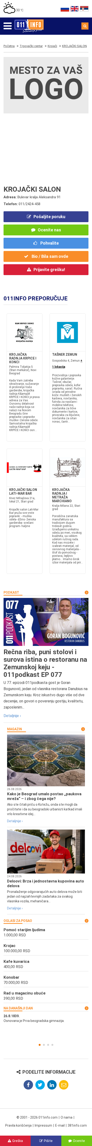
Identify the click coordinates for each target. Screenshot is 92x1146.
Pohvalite (49, 243)
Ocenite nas (49, 229)
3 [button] (48, 1045)
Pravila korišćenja (18, 1125)
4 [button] (52, 1045)
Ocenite (79, 1141)
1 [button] (40, 1045)
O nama (66, 1117)
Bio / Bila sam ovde (49, 256)
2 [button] (44, 1045)
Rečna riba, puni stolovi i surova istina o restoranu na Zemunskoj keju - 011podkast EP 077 (45, 663)
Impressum (43, 1125)
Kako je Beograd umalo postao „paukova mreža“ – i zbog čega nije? (44, 796)
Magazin (14, 729)
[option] (46, 1018)
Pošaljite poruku (49, 216)
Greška (17, 1141)
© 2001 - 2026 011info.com (37, 1117)
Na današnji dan (18, 1008)
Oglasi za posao (18, 921)
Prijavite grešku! (49, 269)
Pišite (48, 1141)
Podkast (11, 592)
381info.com (77, 1125)
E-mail (60, 1125)
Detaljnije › (12, 716)
